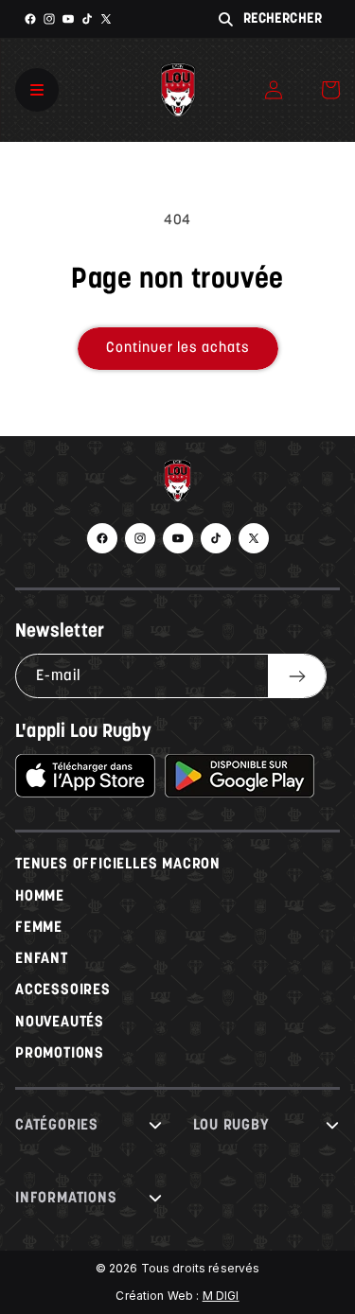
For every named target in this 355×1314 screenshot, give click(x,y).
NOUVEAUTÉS (59, 1022)
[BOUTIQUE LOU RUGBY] (177, 485)
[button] (330, 90)
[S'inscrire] (297, 676)
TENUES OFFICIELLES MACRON (118, 864)
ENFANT (41, 959)
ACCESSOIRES (63, 990)
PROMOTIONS (59, 1053)
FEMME (38, 928)
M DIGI (221, 1295)
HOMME (39, 896)
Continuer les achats (178, 349)
